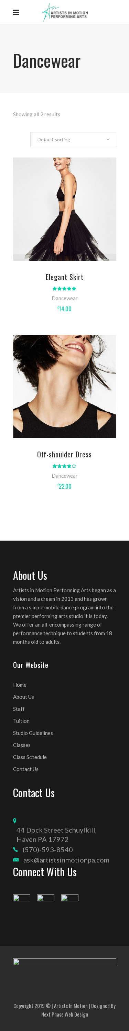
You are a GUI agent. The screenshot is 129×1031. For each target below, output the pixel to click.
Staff (19, 709)
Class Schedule (30, 757)
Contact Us (26, 769)
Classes (22, 745)
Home (19, 685)
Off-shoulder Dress (64, 454)
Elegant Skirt (65, 277)
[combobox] (73, 139)
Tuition (21, 721)
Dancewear (65, 298)
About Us (23, 697)
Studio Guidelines (33, 733)
